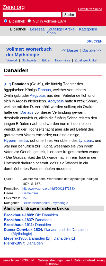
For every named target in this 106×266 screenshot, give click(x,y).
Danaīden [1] (64, 238)
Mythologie (60, 203)
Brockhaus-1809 (18, 215)
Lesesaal (37, 29)
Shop (51, 33)
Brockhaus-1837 (18, 220)
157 (25, 198)
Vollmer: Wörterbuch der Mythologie (29, 51)
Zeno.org (14, 7)
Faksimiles (62, 60)
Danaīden (34, 243)
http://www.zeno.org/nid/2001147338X (48, 188)
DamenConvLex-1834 (23, 230)
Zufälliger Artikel (62, 29)
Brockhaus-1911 (18, 225)
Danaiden (43, 225)
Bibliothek (16, 21)
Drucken (94, 41)
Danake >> (91, 50)
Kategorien (88, 29)
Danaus (44, 90)
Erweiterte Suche (90, 9)
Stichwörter (30, 60)
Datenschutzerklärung (89, 260)
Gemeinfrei (30, 193)
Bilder (46, 60)
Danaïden (43, 220)
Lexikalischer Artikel (36, 203)
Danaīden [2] (39, 238)
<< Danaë (69, 50)
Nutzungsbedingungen (54, 260)
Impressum (53, 263)
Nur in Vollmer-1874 (49, 21)
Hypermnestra (16, 141)
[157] (7, 84)
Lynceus (86, 141)
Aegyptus (38, 95)
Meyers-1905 (15, 238)
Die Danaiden (46, 215)
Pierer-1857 (14, 243)
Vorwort (11, 60)
